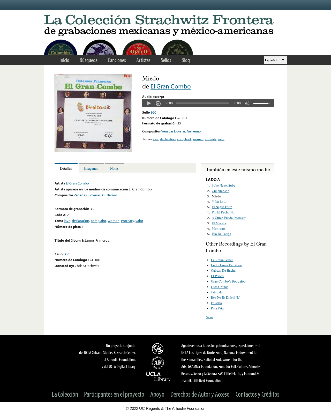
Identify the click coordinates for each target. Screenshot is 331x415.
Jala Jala (217, 292)
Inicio (64, 60)
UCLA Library (158, 376)
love (156, 139)
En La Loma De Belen (226, 265)
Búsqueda (88, 60)
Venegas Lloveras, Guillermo (181, 131)
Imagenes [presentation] (91, 168)
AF (158, 362)
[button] (149, 103)
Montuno (218, 228)
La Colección (65, 393)
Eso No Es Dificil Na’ (225, 297)
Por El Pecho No (223, 212)
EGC (153, 112)
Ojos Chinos (219, 286)
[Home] (165, 25)
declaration (168, 139)
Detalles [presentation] (66, 168)
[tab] (67, 168)
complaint (184, 139)
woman (198, 139)
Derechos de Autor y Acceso (200, 393)
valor (221, 139)
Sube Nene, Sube (223, 185)
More (209, 317)
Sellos (166, 60)
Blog (186, 60)
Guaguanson (220, 190)
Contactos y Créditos (257, 393)
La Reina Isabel (222, 259)
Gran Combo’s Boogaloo (228, 281)
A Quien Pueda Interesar (228, 217)
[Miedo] (93, 150)
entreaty (210, 139)
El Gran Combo (171, 86)
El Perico (217, 275)
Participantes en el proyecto (114, 393)
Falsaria (216, 302)
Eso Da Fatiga (221, 233)
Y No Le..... (219, 201)
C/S (158, 348)
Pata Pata (217, 308)
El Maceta (219, 223)
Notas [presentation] (114, 168)
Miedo (216, 196)
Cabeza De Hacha (223, 270)
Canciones (117, 60)
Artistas (143, 60)
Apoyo (157, 393)
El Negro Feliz (222, 206)
